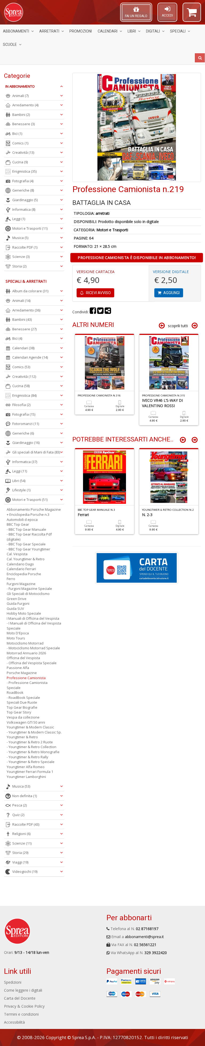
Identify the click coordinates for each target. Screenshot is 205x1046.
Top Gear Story (19, 712)
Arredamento (25, 105)
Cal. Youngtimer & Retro (26, 559)
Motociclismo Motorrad (25, 643)
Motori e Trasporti (112, 229)
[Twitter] (100, 311)
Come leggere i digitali (23, 990)
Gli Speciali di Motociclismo (28, 593)
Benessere (23, 123)
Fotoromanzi (25, 423)
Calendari (107, 31)
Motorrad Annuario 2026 (26, 653)
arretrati (102, 213)
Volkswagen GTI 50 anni (26, 722)
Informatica (23, 209)
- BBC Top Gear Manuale (26, 529)
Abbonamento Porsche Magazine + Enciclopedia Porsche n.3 (34, 512)
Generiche (23, 190)
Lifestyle (21, 490)
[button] (192, 15)
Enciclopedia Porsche (24, 573)
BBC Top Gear (18, 524)
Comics (20, 143)
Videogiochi (24, 871)
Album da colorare (30, 291)
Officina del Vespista (23, 657)
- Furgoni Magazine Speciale (29, 588)
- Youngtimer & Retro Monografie (33, 751)
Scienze (21, 256)
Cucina (20, 162)
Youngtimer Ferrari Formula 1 (30, 771)
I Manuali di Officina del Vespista (33, 618)
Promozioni (80, 31)
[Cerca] (200, 57)
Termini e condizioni (21, 1014)
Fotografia (22, 181)
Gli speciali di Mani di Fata (36, 452)
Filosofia (21, 404)
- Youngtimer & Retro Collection (31, 746)
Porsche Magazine (22, 672)
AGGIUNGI (171, 293)
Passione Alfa (18, 667)
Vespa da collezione (23, 717)
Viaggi (20, 862)
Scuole (10, 44)
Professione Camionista (26, 677)
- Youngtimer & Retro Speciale (30, 761)
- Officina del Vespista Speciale (32, 662)
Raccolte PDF (24, 247)
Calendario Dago (20, 564)
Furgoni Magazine (21, 583)
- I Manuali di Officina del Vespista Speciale (34, 626)
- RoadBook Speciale (23, 697)
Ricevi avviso (98, 293)
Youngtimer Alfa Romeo (26, 766)
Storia (19, 266)
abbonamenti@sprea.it (144, 936)
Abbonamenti (16, 31)
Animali (20, 95)
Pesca (19, 805)
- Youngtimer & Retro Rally (27, 757)
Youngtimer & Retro (22, 737)
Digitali (153, 31)
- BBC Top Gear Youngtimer (28, 549)
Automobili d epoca (22, 519)
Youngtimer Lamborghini (26, 776)
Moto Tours (16, 638)
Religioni (21, 833)
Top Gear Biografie (22, 707)
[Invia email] (108, 311)
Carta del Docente (20, 998)
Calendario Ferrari (21, 568)
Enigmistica (24, 171)
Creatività (23, 152)
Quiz (18, 814)
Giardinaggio (25, 199)
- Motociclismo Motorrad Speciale (33, 648)
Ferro (11, 578)
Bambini (21, 114)
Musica (20, 237)
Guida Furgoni (18, 603)
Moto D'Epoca (18, 633)
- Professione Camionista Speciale (27, 685)
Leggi (18, 218)
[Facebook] (93, 311)
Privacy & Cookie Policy (24, 1006)
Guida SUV (15, 608)
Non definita (24, 795)
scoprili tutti (178, 325)
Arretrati (49, 31)
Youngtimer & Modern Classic (30, 727)
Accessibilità (14, 1022)
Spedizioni (12, 982)
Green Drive (16, 598)
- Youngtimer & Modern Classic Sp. (34, 732)
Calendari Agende (30, 357)
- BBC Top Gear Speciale (26, 544)
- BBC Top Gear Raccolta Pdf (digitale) (29, 537)
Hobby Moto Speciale (24, 613)
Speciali (178, 31)
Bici (17, 133)
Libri (132, 31)
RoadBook (15, 692)
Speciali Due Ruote (22, 702)
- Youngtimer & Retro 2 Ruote (30, 742)
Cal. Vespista (17, 554)
